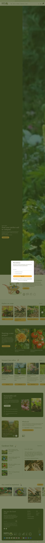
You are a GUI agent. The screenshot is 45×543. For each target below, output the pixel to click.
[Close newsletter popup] (32, 262)
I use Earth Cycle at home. (19, 271)
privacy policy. (25, 280)
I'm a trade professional (18, 273)
